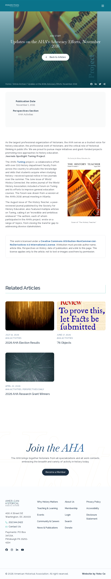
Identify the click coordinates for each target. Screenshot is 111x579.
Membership (71, 508)
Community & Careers (48, 521)
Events (40, 515)
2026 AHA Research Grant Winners (27, 394)
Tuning (21, 162)
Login (68, 515)
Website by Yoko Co (94, 573)
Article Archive (19, 84)
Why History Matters (47, 502)
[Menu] (102, 6)
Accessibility (92, 508)
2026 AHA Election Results (22, 342)
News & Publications (47, 527)
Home (8, 84)
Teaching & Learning (47, 508)
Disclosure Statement (91, 517)
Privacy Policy (93, 502)
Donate (68, 527)
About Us (69, 502)
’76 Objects (64, 342)
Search (68, 521)
